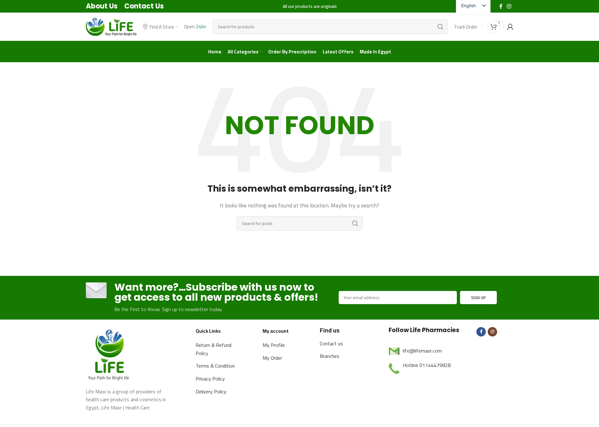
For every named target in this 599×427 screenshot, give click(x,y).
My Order (272, 358)
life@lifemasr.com (422, 350)
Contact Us (144, 6)
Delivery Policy (211, 391)
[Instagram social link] (509, 6)
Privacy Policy (210, 378)
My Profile (274, 345)
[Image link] (109, 353)
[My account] (510, 26)
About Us (102, 6)
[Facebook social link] (501, 6)
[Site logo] (111, 26)
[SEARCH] (440, 26)
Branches (329, 356)
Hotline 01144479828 (427, 365)
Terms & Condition (215, 365)
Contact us (331, 343)
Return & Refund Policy (213, 349)
